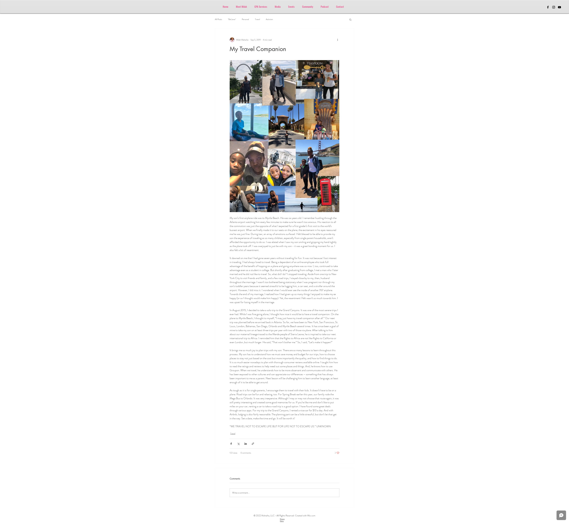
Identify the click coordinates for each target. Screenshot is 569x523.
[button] (350, 19)
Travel (257, 19)
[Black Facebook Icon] (548, 7)
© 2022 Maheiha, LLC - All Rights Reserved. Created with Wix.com (284, 515)
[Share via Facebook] (231, 443)
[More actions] (337, 40)
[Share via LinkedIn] (245, 443)
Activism (269, 19)
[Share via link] (252, 443)
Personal (245, 19)
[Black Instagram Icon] (554, 7)
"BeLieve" (232, 19)
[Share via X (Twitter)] (238, 443)
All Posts (218, 19)
